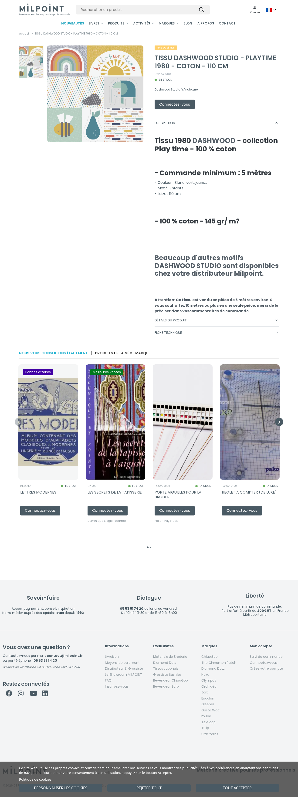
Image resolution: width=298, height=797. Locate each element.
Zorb (205, 692)
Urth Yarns (209, 734)
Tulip (205, 728)
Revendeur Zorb (166, 686)
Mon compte (261, 646)
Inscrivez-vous (117, 686)
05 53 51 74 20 (45, 660)
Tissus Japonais (165, 668)
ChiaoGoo (209, 656)
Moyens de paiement (122, 662)
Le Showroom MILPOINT (123, 674)
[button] (255, 10)
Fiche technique (217, 332)
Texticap (208, 722)
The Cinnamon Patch (218, 662)
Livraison (112, 656)
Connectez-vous (264, 662)
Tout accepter (237, 787)
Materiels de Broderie (170, 656)
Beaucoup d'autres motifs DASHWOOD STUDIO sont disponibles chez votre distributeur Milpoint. (217, 265)
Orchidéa (209, 686)
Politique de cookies (35, 779)
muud (206, 716)
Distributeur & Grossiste (124, 668)
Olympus (208, 680)
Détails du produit (217, 320)
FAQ (108, 680)
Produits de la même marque (122, 353)
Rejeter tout (149, 787)
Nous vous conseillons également (53, 353)
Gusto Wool (210, 710)
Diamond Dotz (164, 662)
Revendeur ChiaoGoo (170, 680)
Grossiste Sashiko (167, 674)
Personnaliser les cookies (60, 787)
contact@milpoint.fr (65, 655)
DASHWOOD (214, 141)
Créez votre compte (266, 668)
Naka (205, 674)
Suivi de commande (266, 656)
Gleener (207, 704)
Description (217, 123)
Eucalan (207, 698)
